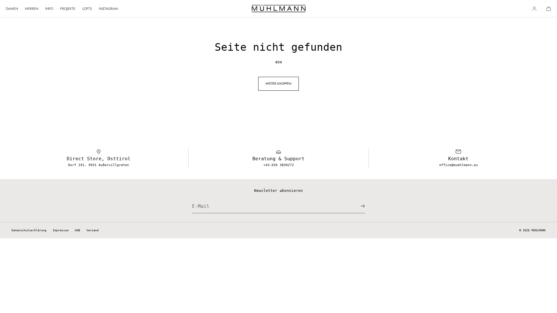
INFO (49, 8)
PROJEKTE (67, 8)
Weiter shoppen (278, 83)
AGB (77, 230)
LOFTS (87, 8)
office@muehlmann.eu (458, 165)
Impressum (60, 230)
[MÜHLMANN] (278, 8)
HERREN (31, 8)
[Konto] (534, 8)
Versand (92, 230)
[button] (546, 8)
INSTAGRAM (108, 8)
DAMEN (12, 8)
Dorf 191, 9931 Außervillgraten (98, 165)
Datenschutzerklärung (29, 230)
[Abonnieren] (357, 206)
